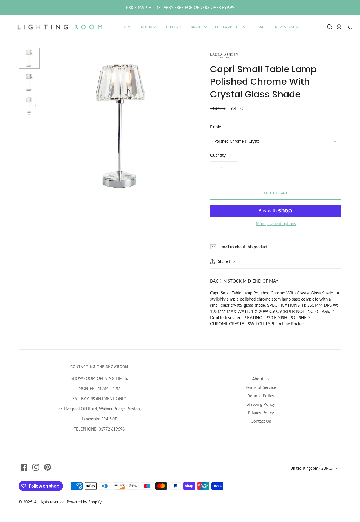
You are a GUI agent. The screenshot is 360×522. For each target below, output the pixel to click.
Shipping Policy (261, 404)
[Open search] (330, 27)
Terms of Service (261, 387)
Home (127, 27)
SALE (262, 27)
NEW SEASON (286, 27)
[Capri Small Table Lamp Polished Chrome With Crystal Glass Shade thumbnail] (29, 82)
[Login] (339, 27)
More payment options (276, 223)
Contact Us (261, 421)
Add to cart (275, 193)
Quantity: (218, 155)
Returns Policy (261, 395)
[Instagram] (35, 467)
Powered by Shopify (84, 501)
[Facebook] (24, 467)
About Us (260, 378)
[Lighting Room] (60, 27)
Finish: (215, 126)
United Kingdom (311, 468)
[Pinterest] (47, 467)
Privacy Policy (261, 412)
